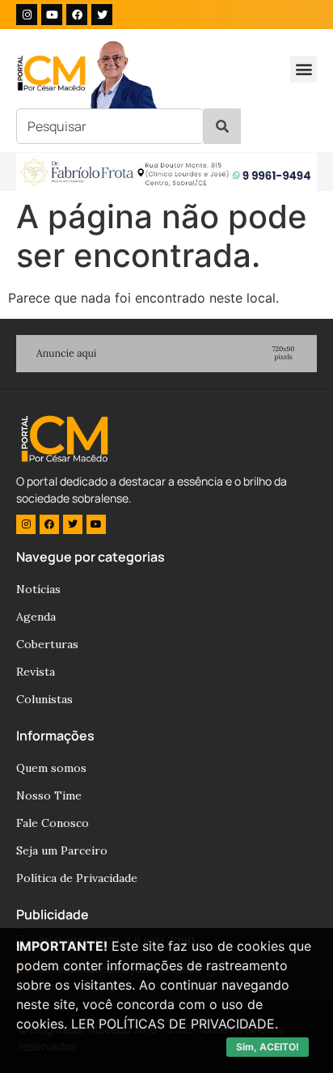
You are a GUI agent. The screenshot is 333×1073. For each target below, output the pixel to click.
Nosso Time (49, 795)
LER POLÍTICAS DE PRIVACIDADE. (174, 1024)
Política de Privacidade (76, 878)
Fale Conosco (52, 823)
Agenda (36, 616)
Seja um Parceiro (61, 850)
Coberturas (47, 644)
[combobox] (110, 126)
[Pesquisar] (222, 126)
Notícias (38, 589)
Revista (35, 671)
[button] (303, 69)
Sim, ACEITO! (267, 1047)
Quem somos (51, 768)
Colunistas (44, 699)
